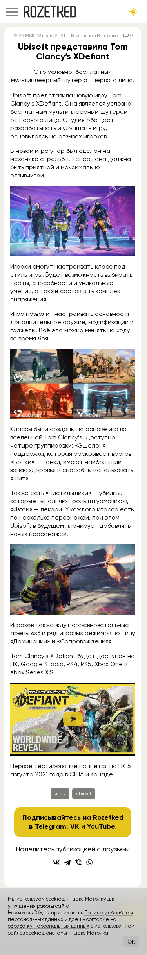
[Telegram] (67, 862)
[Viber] (78, 862)
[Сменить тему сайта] (133, 12)
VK (74, 826)
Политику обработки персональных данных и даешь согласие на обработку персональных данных (70, 919)
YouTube (101, 826)
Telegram (50, 826)
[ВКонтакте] (56, 862)
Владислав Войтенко (94, 35)
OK (131, 942)
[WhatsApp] (89, 862)
